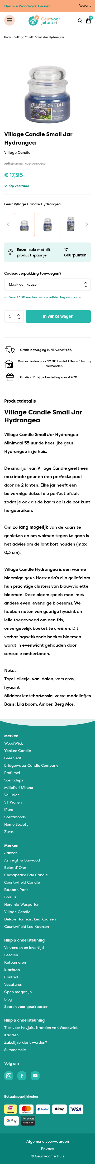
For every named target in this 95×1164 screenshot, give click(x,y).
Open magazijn (18, 991)
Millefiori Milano (18, 787)
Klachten (12, 969)
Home (8, 37)
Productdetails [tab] (20, 401)
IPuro (8, 809)
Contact (11, 976)
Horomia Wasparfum (22, 904)
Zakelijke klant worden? (25, 1042)
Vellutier (11, 794)
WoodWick (13, 743)
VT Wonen (13, 802)
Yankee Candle (17, 750)
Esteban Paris (16, 889)
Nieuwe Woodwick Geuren (27, 5)
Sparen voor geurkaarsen (26, 1006)
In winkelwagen (58, 316)
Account (85, 5)
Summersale (15, 1049)
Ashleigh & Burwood (22, 860)
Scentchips (13, 779)
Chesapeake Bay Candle (26, 874)
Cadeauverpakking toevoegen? (32, 273)
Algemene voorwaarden (47, 1141)
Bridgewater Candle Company (31, 765)
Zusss (8, 831)
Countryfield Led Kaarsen (26, 926)
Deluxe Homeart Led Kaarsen (30, 919)
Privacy (47, 1148)
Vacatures (13, 984)
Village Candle (17, 911)
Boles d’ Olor (15, 867)
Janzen (10, 852)
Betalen (11, 954)
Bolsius (10, 896)
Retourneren (15, 962)
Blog (8, 999)
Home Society (16, 824)
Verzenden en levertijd (24, 947)
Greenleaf (12, 757)
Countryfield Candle (22, 882)
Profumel (12, 772)
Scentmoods (15, 816)
